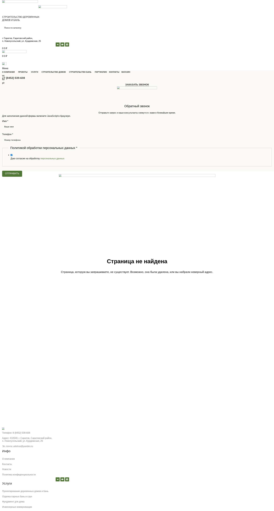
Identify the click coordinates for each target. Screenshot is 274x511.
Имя (5, 121)
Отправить (12, 173)
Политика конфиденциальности (19, 474)
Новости (6, 469)
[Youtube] (62, 479)
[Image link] (3, 428)
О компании (8, 459)
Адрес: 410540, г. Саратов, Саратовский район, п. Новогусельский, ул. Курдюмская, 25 (27, 439)
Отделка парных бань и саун (17, 496)
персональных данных (52, 158)
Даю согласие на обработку (37, 158)
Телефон (7, 134)
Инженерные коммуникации (17, 507)
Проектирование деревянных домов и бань (25, 491)
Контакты (7, 464)
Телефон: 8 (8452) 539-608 (16, 433)
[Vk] (58, 479)
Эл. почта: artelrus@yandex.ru (17, 446)
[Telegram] (67, 479)
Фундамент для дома (13, 501)
